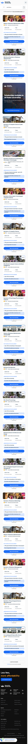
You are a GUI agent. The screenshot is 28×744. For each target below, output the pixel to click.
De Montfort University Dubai (13, 336)
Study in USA (3, 700)
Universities (3, 711)
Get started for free (6, 679)
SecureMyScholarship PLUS (6, 709)
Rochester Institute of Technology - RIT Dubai (15, 162)
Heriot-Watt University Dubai (13, 60)
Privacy (19, 733)
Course (15, 711)
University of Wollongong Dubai (13, 127)
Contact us (16, 713)
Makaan (2, 715)
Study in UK (3, 702)
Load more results (14, 661)
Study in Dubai (16, 702)
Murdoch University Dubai (13, 25)
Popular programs (4, 704)
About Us (2, 713)
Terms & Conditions (10, 733)
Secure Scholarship (13, 41)
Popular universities (17, 704)
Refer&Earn (16, 709)
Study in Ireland (17, 700)
